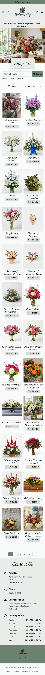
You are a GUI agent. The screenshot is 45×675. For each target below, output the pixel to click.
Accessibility (25, 671)
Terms (9, 671)
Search (39, 74)
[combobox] (33, 86)
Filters (13, 86)
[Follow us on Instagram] (20, 658)
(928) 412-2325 (23, 2)
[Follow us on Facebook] (25, 658)
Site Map (35, 671)
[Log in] (37, 11)
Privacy (16, 671)
